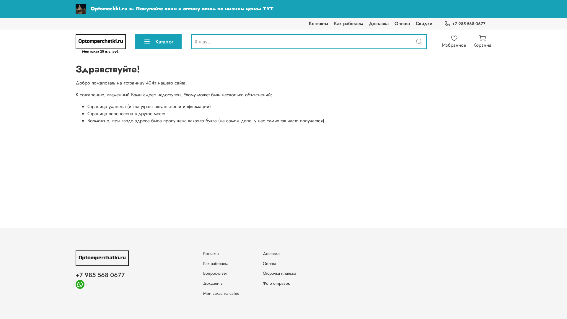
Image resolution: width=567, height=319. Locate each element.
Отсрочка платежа (279, 273)
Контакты (318, 23)
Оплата (402, 23)
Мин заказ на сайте (221, 293)
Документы (213, 283)
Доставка (379, 23)
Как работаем (348, 23)
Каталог (164, 41)
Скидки (424, 23)
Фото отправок (276, 283)
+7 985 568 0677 (468, 24)
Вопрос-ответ (215, 273)
